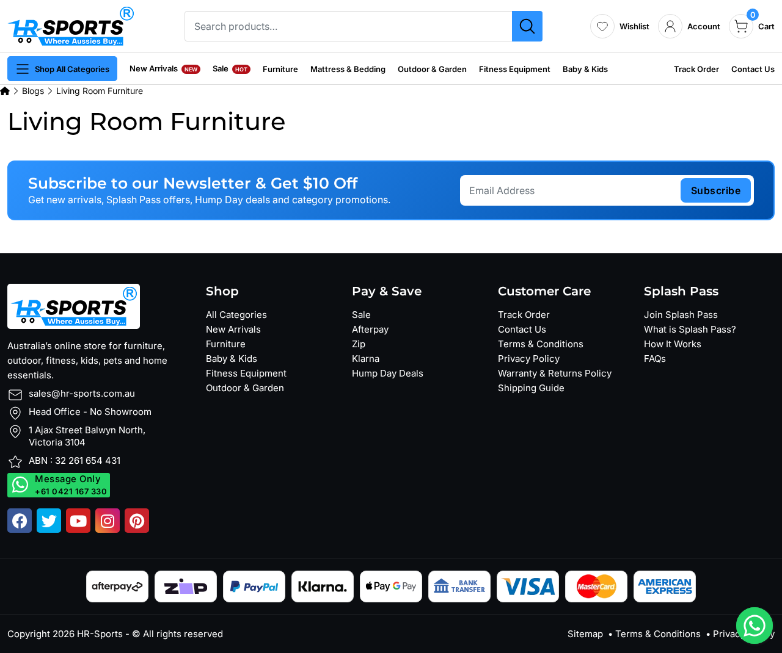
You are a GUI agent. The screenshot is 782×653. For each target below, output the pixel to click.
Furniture (280, 69)
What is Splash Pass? (690, 329)
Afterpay (370, 329)
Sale (230, 68)
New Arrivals (163, 68)
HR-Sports (100, 634)
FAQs (655, 358)
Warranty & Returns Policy (555, 373)
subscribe (716, 190)
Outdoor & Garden (432, 69)
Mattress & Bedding (348, 69)
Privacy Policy (529, 358)
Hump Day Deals (387, 373)
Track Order (696, 69)
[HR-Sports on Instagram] (107, 520)
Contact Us (753, 69)
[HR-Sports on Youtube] (78, 520)
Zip (358, 344)
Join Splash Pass (681, 314)
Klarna (365, 358)
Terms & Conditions (540, 344)
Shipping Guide (531, 388)
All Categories (236, 314)
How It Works (672, 344)
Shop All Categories (72, 69)
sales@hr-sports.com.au (82, 393)
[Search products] (527, 26)
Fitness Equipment (514, 69)
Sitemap (585, 634)
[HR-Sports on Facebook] (19, 520)
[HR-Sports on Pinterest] (137, 520)
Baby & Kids (585, 69)
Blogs (33, 91)
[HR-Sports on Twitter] (49, 520)
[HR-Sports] (70, 25)
